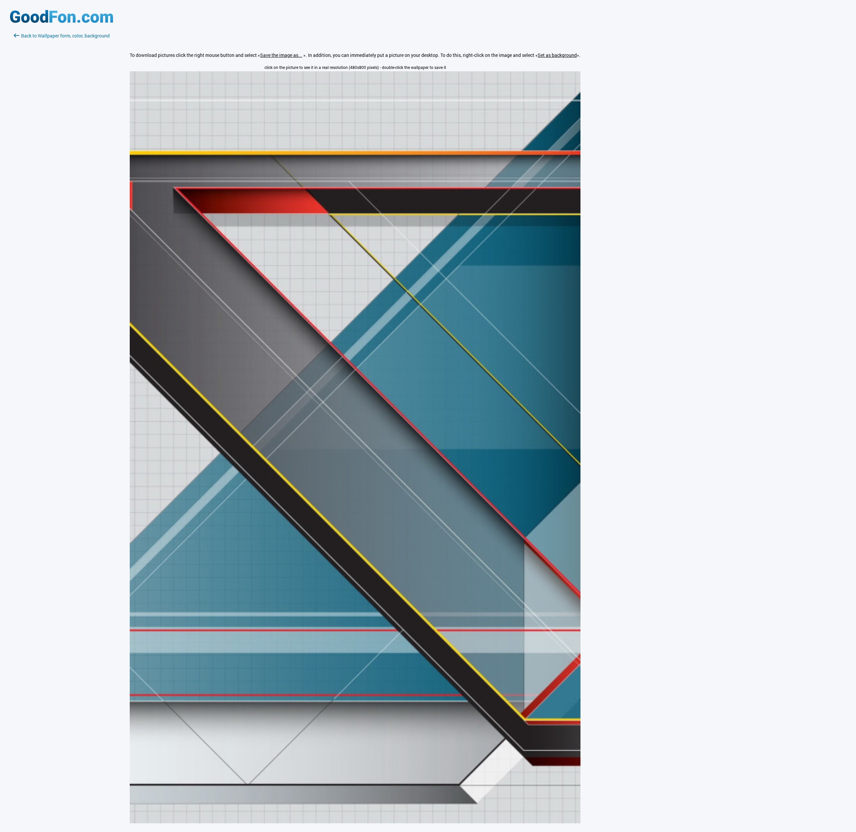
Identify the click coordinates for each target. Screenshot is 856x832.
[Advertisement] (61, 119)
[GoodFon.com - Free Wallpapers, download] (61, 21)
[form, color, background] (355, 821)
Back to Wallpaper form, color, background (65, 35)
